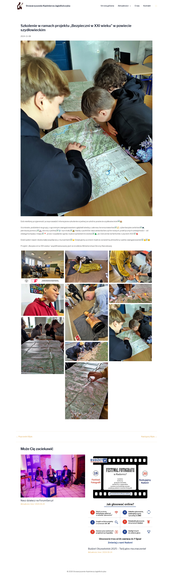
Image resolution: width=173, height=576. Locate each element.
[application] (130, 6)
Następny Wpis (149, 437)
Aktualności (123, 6)
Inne (32, 504)
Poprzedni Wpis (24, 437)
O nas (137, 6)
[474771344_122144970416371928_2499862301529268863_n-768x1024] (42, 345)
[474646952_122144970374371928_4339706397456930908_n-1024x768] (42, 300)
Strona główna (107, 6)
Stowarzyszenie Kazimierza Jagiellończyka (48, 6)
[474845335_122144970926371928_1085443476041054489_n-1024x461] (86, 351)
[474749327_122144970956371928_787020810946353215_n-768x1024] (130, 332)
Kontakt (147, 6)
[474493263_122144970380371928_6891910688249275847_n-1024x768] (86, 267)
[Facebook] (156, 6)
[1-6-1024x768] (42, 267)
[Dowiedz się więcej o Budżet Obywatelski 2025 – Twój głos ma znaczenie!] (120, 500)
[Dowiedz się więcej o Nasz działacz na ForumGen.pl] (53, 476)
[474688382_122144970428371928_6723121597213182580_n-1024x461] (130, 293)
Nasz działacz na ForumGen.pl (37, 500)
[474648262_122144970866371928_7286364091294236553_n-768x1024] (86, 312)
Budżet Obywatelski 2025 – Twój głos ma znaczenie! (117, 548)
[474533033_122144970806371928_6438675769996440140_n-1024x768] (130, 267)
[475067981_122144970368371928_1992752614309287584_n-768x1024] (86, 390)
